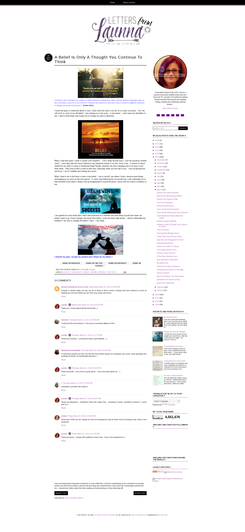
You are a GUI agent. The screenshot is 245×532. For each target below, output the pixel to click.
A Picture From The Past (166, 253)
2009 (157, 305)
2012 (157, 295)
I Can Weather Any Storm (173, 346)
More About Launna (170, 108)
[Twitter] (163, 116)
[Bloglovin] (182, 116)
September (161, 170)
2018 (157, 140)
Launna (64, 305)
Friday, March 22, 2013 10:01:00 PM (82, 416)
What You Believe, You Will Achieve (170, 276)
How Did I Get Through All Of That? (170, 240)
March (159, 190)
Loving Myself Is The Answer (175, 361)
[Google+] (177, 116)
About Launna (129, 3)
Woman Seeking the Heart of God (74, 287)
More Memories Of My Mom (167, 260)
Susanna (64, 320)
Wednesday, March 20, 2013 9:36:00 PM (104, 287)
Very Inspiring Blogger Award (168, 233)
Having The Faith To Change (168, 246)
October (160, 167)
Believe (66, 272)
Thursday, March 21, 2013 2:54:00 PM (95, 350)
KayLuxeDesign (138, 515)
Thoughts (111, 272)
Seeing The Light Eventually (168, 193)
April (159, 186)
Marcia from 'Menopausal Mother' (169, 196)
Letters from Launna (104, 515)
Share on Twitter (94, 263)
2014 (157, 154)
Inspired (102, 272)
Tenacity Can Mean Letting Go (168, 266)
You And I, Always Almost (173, 376)
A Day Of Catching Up (165, 206)
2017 (157, 144)
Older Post (140, 493)
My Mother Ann (162, 263)
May (159, 183)
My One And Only (170, 317)
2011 (157, 298)
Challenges (76, 272)
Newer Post (61, 493)
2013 (157, 157)
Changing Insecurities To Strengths (170, 270)
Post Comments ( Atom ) (74, 498)
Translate (171, 405)
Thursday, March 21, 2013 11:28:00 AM (84, 320)
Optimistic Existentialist (70, 350)
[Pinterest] (168, 116)
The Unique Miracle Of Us (167, 250)
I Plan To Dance (163, 230)
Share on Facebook (71, 263)
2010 (157, 301)
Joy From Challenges (165, 203)
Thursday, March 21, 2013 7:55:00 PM (77, 383)
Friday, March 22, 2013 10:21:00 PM (86, 434)
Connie (64, 416)
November (161, 163)
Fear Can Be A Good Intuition (168, 209)
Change (86, 272)
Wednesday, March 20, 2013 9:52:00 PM (87, 305)
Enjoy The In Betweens (166, 283)
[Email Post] (124, 272)
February (160, 287)
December (161, 160)
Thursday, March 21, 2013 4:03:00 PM (86, 368)
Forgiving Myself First (165, 243)
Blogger (163, 515)
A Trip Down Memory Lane (167, 256)
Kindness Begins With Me (167, 221)
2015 (157, 150)
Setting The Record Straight (174, 332)
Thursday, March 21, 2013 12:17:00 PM (87, 335)
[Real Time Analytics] (158, 472)
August (160, 173)
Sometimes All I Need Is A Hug (168, 280)
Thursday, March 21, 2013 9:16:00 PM (86, 399)
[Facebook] (158, 116)
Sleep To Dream (163, 273)
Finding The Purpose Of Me (167, 199)
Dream (94, 272)
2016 (157, 147)
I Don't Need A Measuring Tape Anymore (172, 213)
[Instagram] (173, 116)
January (160, 290)
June (159, 180)
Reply (63, 296)
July (159, 177)
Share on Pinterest (117, 263)
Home (112, 3)
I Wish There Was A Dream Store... (170, 237)
